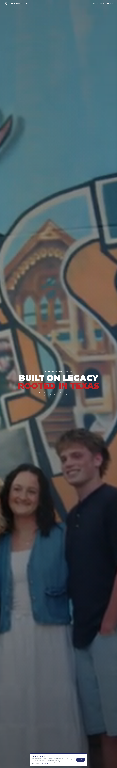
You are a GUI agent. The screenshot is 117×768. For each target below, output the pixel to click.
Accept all (80, 759)
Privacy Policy (46, 763)
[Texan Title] (16, 3)
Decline (71, 759)
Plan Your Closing (99, 3)
